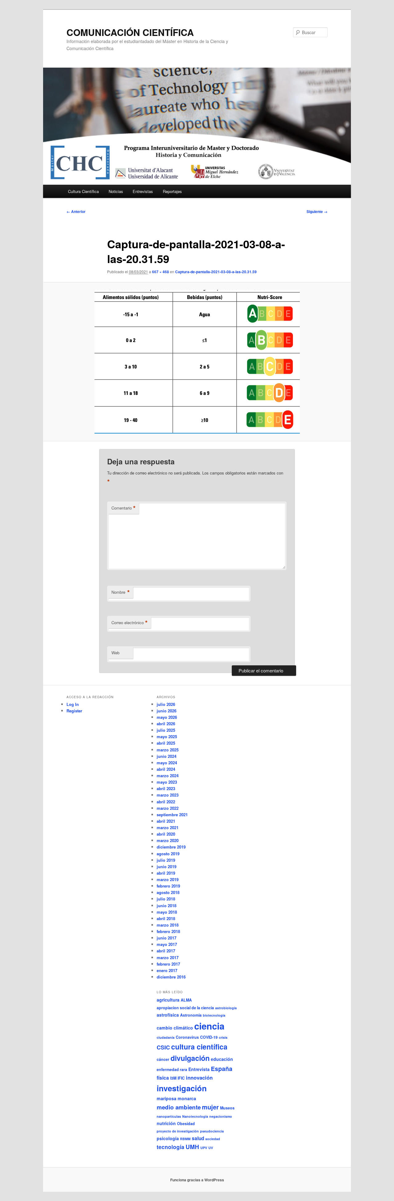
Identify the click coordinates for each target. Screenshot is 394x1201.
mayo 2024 (167, 763)
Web (115, 653)
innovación (199, 1077)
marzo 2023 (168, 795)
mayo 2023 (167, 782)
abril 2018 (166, 918)
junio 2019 (166, 866)
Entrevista (199, 1069)
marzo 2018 (168, 925)
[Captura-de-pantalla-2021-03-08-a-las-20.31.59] (197, 362)
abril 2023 (166, 788)
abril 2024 (166, 769)
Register (74, 711)
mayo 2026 (167, 717)
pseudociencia (212, 1131)
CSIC (163, 1047)
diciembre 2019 (171, 847)
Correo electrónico (129, 623)
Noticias (116, 191)
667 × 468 (160, 271)
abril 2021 (166, 821)
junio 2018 (166, 905)
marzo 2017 (168, 957)
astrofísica (168, 1015)
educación (222, 1059)
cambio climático (175, 1028)
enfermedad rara (172, 1069)
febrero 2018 (168, 931)
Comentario (123, 508)
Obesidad (186, 1123)
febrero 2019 (168, 886)
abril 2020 (166, 834)
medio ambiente (179, 1107)
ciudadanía (166, 1037)
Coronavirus (187, 1037)
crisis (223, 1037)
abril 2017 (166, 951)
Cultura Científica (83, 191)
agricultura (168, 1000)
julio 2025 (166, 730)
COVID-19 (209, 1037)
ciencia (209, 1025)
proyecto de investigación (178, 1131)
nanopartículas (169, 1116)
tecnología (170, 1147)
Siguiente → (317, 211)
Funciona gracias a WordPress (197, 1180)
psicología (168, 1138)
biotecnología (214, 1015)
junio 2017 (166, 938)
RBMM (185, 1138)
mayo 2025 (167, 736)
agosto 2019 (168, 853)
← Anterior (76, 211)
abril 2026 (166, 724)
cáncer (163, 1059)
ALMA (186, 1000)
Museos (227, 1108)
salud (198, 1138)
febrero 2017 (168, 964)
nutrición (166, 1123)
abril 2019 (166, 873)
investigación (182, 1088)
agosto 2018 (168, 892)
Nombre (120, 592)
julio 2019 (166, 860)
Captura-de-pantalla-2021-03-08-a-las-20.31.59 (216, 271)
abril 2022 (166, 802)
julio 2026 (166, 704)
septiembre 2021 (172, 814)
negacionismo (220, 1116)
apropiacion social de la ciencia (185, 1007)
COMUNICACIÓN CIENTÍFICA (130, 32)
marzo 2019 (168, 879)
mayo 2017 (167, 944)
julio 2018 (166, 899)
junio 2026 (166, 711)
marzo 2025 (168, 750)
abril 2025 (166, 743)
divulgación (190, 1058)
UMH (192, 1147)
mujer (210, 1106)
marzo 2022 (168, 808)
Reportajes (172, 191)
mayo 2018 (167, 912)
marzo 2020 (168, 840)
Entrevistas (143, 191)
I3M (173, 1078)
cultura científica (199, 1047)
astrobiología (226, 1008)
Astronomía (191, 1015)
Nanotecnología (195, 1116)
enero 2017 (167, 970)
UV (210, 1147)
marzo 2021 (168, 827)
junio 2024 (166, 756)
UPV (203, 1147)
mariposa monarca (176, 1098)
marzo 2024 (168, 775)
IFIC (181, 1078)
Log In (72, 704)
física (163, 1077)
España (221, 1068)
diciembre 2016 (171, 977)
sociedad (212, 1138)
